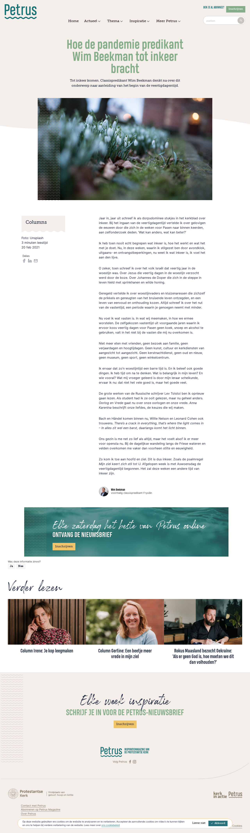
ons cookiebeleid (110, 825)
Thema (113, 21)
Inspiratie (137, 21)
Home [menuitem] (73, 21)
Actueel (90, 21)
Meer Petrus (166, 21)
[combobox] (224, 20)
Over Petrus (28, 813)
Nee (20, 566)
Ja (11, 566)
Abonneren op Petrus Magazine (40, 809)
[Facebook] (130, 761)
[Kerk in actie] (221, 794)
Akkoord (219, 823)
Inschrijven (236, 9)
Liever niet (198, 823)
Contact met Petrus (33, 805)
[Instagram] (134, 761)
